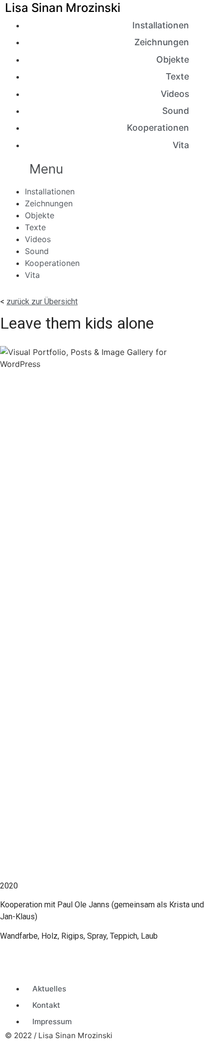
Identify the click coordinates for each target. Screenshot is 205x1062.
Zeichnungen (161, 42)
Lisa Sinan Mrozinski (62, 7)
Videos (175, 93)
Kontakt (46, 1005)
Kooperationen (158, 127)
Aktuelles (49, 988)
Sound (175, 110)
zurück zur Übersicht (42, 301)
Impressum (52, 1021)
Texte (177, 76)
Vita (181, 145)
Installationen (160, 25)
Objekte (172, 59)
